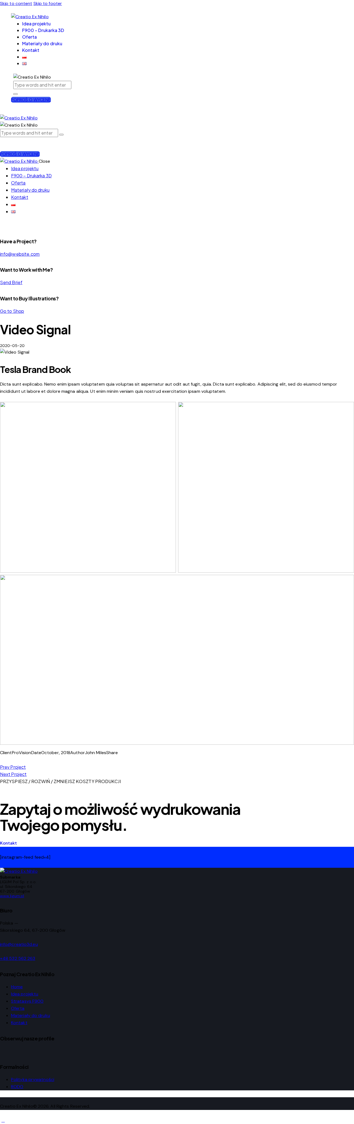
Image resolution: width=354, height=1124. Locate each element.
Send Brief (11, 282)
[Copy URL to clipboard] (22, 760)
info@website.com (20, 254)
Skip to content (16, 3)
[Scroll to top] (3, 1120)
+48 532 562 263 (17, 958)
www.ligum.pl (12, 895)
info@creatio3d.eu (19, 944)
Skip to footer (47, 3)
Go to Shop (12, 311)
